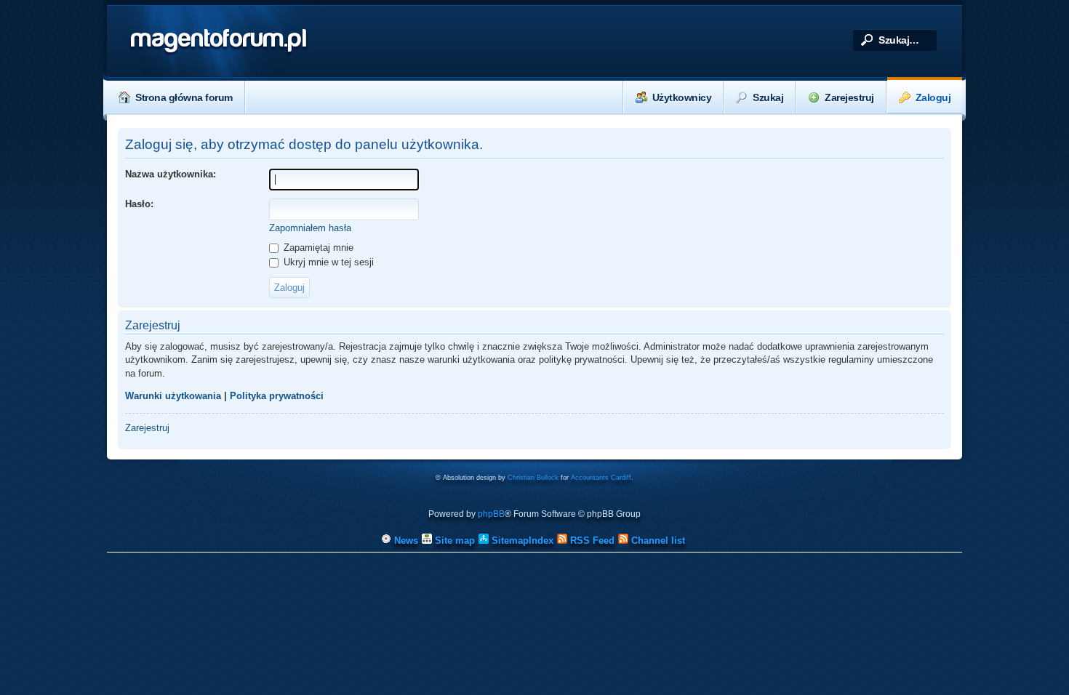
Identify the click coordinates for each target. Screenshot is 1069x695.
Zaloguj (933, 97)
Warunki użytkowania (173, 395)
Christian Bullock (533, 477)
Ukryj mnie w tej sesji (327, 262)
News (404, 540)
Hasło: (139, 203)
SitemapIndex (521, 540)
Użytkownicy (682, 97)
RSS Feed (590, 540)
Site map (453, 540)
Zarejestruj (849, 97)
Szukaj (768, 97)
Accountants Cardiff (601, 477)
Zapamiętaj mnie (317, 247)
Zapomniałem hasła (310, 227)
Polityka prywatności (277, 395)
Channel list (656, 540)
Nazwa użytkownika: (170, 174)
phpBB (491, 514)
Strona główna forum (184, 97)
